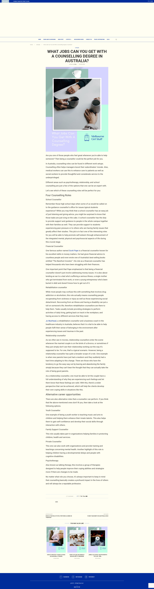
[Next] (12, 1)
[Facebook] (148, 1)
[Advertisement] (77, 25)
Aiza (75, 64)
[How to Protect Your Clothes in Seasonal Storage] (56, 540)
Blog (108, 39)
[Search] (116, 39)
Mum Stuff (61, 39)
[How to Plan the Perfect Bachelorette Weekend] (77, 540)
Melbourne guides (79, 39)
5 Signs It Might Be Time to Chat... (21, 1)
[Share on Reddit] (85, 496)
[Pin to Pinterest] (83, 496)
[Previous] (10, 1)
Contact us (89, 39)
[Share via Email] (86, 496)
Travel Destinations (99, 39)
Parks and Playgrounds (49, 39)
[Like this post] (78, 496)
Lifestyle (68, 39)
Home (39, 39)
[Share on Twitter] (81, 496)
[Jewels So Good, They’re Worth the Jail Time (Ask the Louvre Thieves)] (97, 540)
